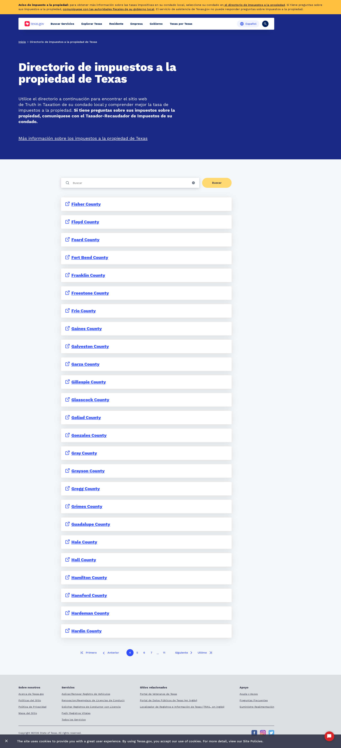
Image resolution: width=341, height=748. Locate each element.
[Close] (6, 741)
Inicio (22, 42)
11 (164, 652)
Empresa (136, 23)
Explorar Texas (91, 23)
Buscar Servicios (62, 23)
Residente (116, 23)
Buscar (217, 182)
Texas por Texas (181, 23)
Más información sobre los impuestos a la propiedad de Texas (83, 138)
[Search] (265, 24)
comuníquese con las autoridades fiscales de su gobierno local (108, 9)
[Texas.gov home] (34, 23)
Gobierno (156, 23)
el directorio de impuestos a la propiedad (254, 5)
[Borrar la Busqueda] (193, 182)
